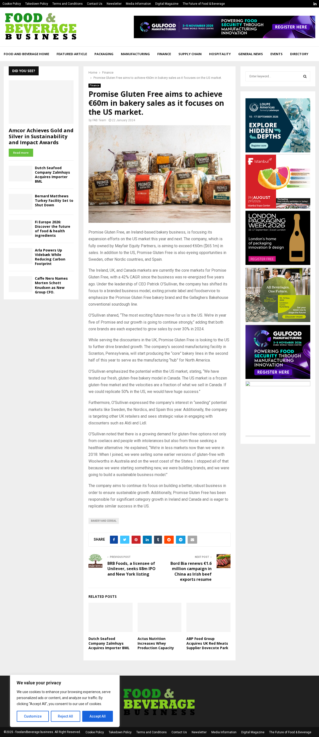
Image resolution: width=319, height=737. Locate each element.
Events (276, 54)
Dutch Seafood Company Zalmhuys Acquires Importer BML (109, 643)
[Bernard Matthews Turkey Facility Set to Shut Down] (20, 202)
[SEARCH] (305, 76)
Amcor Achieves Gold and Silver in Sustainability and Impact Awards (41, 136)
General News (250, 54)
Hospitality (220, 54)
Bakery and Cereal (103, 520)
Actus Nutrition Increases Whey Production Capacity (156, 643)
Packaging (103, 54)
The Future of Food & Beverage (204, 3)
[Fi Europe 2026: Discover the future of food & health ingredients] (20, 228)
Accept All (97, 716)
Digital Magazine (166, 3)
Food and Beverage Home (26, 54)
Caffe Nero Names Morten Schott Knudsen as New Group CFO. (51, 285)
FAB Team (99, 120)
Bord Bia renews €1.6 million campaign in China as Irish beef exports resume (191, 571)
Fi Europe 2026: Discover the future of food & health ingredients (52, 229)
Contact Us (94, 3)
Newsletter (114, 3)
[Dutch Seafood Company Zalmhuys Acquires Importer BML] (20, 173)
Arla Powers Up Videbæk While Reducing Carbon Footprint (50, 257)
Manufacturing (135, 54)
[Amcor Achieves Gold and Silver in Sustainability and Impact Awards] (41, 101)
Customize (33, 716)
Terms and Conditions (67, 3)
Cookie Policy (11, 3)
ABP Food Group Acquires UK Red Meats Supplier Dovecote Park (207, 643)
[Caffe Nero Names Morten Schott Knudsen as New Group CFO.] (20, 284)
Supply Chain (190, 54)
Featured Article (72, 54)
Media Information (138, 3)
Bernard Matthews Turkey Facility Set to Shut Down (54, 200)
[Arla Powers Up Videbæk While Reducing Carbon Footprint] (20, 256)
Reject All (65, 716)
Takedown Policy (36, 3)
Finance (164, 54)
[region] (65, 701)
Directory (299, 54)
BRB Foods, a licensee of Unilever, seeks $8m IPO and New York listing (131, 569)
